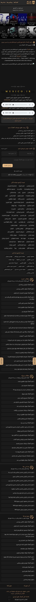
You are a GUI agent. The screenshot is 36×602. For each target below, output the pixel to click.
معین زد (13, 209)
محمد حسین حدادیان (20, 270)
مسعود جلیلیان (30, 242)
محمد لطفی (31, 245)
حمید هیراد (22, 186)
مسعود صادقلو (11, 189)
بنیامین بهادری (8, 248)
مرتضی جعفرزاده (30, 196)
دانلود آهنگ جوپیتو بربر (28, 312)
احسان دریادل (5, 238)
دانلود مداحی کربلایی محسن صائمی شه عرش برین (21, 481)
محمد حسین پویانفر (20, 256)
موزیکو (19, 56)
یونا (15, 248)
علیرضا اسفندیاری (13, 263)
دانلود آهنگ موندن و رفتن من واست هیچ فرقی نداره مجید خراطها (18, 323)
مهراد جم (23, 238)
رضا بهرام (14, 206)
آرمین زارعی (31, 215)
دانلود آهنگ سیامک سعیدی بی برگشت (24, 410)
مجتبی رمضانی (30, 273)
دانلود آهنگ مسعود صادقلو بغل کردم (24, 530)
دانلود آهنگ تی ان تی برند (27, 423)
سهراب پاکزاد (13, 235)
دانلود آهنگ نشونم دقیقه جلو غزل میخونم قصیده (21, 357)
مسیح (24, 193)
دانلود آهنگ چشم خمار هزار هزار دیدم (24, 369)
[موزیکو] (31, 2)
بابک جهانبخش (30, 209)
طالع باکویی (23, 263)
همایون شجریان (22, 219)
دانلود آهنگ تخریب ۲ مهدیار (27, 336)
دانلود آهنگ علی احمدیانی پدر (26, 540)
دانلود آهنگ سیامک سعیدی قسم (25, 444)
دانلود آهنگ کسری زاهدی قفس (25, 419)
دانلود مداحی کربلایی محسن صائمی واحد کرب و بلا (21, 472)
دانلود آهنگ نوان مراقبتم (27, 549)
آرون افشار (31, 219)
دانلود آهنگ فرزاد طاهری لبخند (26, 307)
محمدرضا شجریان (12, 186)
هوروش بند (31, 238)
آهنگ (28, 50)
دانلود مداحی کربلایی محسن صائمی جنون (23, 477)
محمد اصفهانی (15, 238)
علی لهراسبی (22, 222)
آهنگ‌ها (16, 2)
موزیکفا (9, 586)
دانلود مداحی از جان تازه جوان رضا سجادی (23, 493)
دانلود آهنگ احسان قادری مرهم (25, 431)
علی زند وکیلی (23, 225)
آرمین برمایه (12, 245)
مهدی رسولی (9, 256)
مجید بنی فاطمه (20, 260)
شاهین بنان (11, 232)
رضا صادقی (13, 193)
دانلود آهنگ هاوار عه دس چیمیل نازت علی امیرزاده (21, 340)
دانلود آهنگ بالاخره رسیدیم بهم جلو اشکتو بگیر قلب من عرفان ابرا (19, 298)
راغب (19, 193)
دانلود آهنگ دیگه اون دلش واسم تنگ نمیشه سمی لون (19, 332)
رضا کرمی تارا (15, 215)
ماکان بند (19, 189)
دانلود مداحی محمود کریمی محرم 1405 (24, 501)
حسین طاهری (30, 260)
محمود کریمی (30, 256)
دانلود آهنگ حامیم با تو (28, 386)
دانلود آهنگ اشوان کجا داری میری (25, 545)
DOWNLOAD (7, 100)
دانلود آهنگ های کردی (28, 571)
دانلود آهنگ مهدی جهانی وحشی (25, 563)
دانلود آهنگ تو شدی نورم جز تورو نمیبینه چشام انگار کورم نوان (19, 558)
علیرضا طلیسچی (30, 202)
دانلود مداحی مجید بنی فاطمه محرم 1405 (23, 506)
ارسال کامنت (7, 166)
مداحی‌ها (3, 2)
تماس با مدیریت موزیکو (21, 600)
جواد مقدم (11, 260)
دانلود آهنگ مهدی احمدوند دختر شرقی (23, 136)
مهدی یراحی (22, 248)
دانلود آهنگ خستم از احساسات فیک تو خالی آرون (21, 328)
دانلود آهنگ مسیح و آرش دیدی (26, 398)
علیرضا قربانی (30, 222)
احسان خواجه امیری (19, 202)
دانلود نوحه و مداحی (29, 575)
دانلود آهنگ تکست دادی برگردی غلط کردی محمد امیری (20, 365)
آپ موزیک (27, 586)
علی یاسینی (23, 215)
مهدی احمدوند (6, 215)
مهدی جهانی (14, 225)
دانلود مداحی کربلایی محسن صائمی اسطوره (22, 489)
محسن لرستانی (20, 212)
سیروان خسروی (20, 232)
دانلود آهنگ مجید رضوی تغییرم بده (24, 452)
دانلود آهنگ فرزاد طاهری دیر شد (25, 415)
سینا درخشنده (22, 235)
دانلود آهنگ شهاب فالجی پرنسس (25, 133)
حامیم (14, 219)
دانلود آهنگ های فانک (28, 567)
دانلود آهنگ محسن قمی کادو (26, 143)
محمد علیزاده (22, 206)
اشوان (12, 229)
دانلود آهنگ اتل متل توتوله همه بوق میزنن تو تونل (20, 349)
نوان (15, 222)
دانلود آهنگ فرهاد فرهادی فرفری (25, 553)
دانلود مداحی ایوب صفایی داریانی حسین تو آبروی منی (20, 427)
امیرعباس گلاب (30, 212)
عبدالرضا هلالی (30, 266)
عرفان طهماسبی (8, 222)
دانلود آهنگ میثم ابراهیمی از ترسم (25, 353)
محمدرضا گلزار (30, 248)
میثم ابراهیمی (30, 199)
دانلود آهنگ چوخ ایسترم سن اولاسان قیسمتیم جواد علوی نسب (19, 317)
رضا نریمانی (31, 263)
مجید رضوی (21, 196)
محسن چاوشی (30, 186)
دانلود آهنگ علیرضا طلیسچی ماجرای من (24, 402)
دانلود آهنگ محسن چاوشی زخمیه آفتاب (23, 439)
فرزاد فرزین (9, 202)
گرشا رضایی (13, 196)
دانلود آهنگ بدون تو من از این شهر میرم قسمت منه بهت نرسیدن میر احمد (19, 535)
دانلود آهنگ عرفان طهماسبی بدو (25, 460)
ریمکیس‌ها (9, 2)
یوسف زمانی (31, 193)
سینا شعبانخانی (22, 245)
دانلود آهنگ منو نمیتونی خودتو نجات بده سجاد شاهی (20, 344)
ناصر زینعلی (8, 219)
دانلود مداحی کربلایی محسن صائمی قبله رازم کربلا (21, 497)
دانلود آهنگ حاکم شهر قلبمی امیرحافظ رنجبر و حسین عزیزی (17, 42)
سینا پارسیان (12, 242)
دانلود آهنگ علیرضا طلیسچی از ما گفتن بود (23, 435)
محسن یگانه (21, 199)
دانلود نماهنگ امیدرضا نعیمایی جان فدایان (23, 456)
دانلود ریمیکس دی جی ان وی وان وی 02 (23, 390)
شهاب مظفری (12, 199)
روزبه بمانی (31, 235)
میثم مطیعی (30, 270)
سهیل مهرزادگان (29, 229)
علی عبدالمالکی (30, 232)
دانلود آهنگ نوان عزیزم (28, 394)
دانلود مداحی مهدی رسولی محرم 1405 (24, 510)
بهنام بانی (31, 225)
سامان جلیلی (21, 209)
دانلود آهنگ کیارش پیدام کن (26, 131)
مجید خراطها (21, 242)
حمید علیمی (22, 266)
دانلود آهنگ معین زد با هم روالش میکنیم (23, 448)
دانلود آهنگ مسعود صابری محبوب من (24, 361)
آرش (6, 196)
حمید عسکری (30, 206)
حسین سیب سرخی (11, 266)
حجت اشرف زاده (10, 212)
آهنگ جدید (22, 45)
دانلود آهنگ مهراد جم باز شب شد (25, 406)
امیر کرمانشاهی (8, 270)
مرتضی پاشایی (19, 229)
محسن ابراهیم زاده (29, 189)
